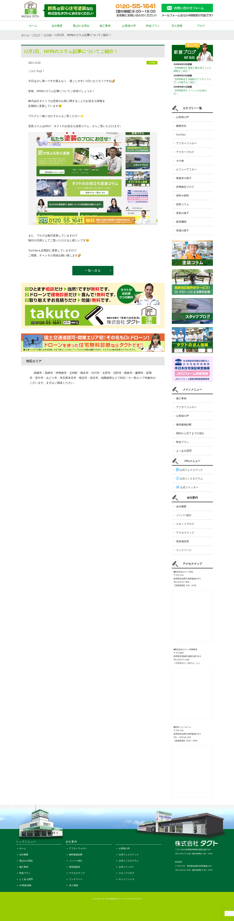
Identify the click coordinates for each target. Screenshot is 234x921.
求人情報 (176, 25)
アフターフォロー (186, 143)
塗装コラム (182, 204)
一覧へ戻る (93, 270)
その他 (47, 35)
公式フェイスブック (191, 470)
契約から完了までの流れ (190, 433)
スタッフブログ (185, 524)
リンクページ (184, 550)
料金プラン (153, 25)
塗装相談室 (182, 541)
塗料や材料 (182, 195)
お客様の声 (129, 25)
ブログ (201, 25)
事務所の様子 (184, 178)
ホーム (33, 25)
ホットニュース (126, 879)
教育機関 (181, 221)
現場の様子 (182, 230)
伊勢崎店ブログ (185, 187)
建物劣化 (181, 125)
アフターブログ (185, 152)
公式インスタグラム (191, 478)
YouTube (181, 134)
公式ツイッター (189, 487)
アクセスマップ (185, 532)
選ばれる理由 (81, 25)
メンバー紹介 (184, 515)
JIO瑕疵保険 (25, 885)
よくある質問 (184, 450)
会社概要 (57, 25)
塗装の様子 (182, 213)
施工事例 (105, 25)
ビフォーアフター (186, 169)
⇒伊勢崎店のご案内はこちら (187, 663)
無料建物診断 (184, 424)
